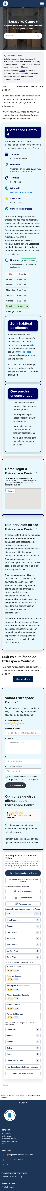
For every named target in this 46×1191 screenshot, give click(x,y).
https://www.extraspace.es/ (21, 192)
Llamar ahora (23, 679)
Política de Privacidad (10, 1139)
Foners (22, 70)
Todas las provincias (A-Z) (12, 1177)
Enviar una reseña (15, 785)
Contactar (6, 1144)
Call (33, 345)
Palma (5, 1085)
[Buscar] (37, 35)
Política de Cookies (9, 1141)
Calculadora (6, 1133)
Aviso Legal (6, 1136)
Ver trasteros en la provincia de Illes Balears (23, 880)
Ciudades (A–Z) (8, 1187)
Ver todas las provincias (23, 1073)
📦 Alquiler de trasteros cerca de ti (20, 1155)
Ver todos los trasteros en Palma (23, 873)
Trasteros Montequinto (15, 1159)
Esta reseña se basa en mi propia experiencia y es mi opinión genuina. (24, 778)
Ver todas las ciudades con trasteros (23, 1067)
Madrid (9, 1164)
